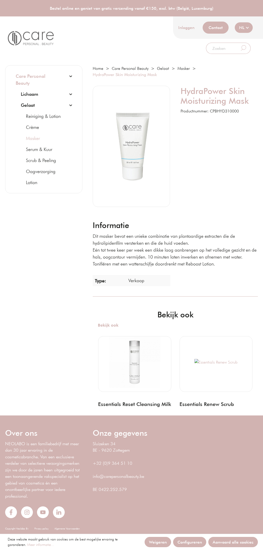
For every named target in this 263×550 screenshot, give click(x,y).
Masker (33, 138)
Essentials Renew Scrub (207, 404)
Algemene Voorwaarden (67, 528)
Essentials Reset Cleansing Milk (134, 404)
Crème (32, 127)
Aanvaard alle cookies (233, 542)
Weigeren (158, 542)
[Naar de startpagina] (31, 38)
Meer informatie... (40, 544)
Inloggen (186, 27)
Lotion (31, 182)
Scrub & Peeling (41, 160)
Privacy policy (41, 528)
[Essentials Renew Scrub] (216, 362)
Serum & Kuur (39, 149)
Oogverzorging (40, 171)
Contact (216, 27)
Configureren (189, 542)
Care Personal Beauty (30, 79)
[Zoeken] (244, 48)
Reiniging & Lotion (43, 116)
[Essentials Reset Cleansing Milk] (134, 362)
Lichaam (29, 94)
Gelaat (28, 105)
